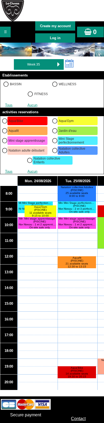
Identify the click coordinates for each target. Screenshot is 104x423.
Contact (78, 418)
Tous (9, 105)
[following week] (58, 64)
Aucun (32, 105)
